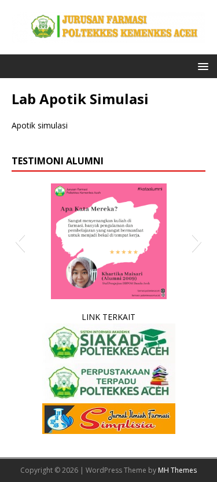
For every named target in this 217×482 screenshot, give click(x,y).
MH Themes (177, 470)
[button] (201, 65)
